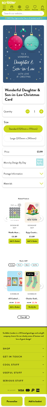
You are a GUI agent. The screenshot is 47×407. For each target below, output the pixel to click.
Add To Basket (15, 241)
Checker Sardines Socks (35, 298)
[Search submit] (41, 13)
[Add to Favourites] (19, 205)
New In (19, 265)
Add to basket (35, 401)
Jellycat (27, 265)
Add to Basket (15, 307)
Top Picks (35, 265)
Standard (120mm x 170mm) (23, 129)
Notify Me (32, 307)
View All (23, 317)
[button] (23, 349)
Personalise (12, 401)
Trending (12, 265)
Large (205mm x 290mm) (23, 138)
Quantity (8, 111)
